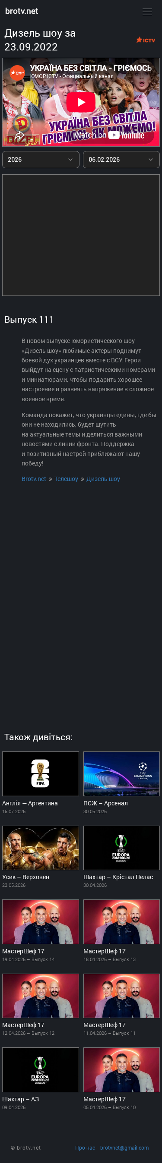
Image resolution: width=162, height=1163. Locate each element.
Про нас (85, 1147)
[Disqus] (81, 599)
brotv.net (21, 10)
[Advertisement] (81, 235)
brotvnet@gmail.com (124, 1147)
